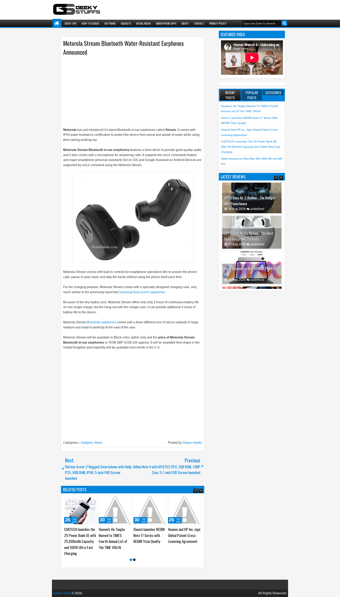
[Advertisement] (129, 90)
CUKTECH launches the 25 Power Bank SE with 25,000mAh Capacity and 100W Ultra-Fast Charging (80, 541)
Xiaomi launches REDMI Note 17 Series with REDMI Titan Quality (149, 535)
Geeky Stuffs (62, 593)
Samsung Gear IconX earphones (142, 292)
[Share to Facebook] (84, 500)
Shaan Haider (192, 442)
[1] (131, 559)
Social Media (143, 23)
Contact (199, 23)
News (98, 442)
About (185, 23)
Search (284, 23)
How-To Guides (90, 23)
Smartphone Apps (166, 23)
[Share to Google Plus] (92, 500)
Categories (273, 92)
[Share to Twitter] (88, 500)
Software (110, 23)
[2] (134, 559)
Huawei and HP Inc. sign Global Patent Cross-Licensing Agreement (184, 535)
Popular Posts (252, 95)
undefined (257, 212)
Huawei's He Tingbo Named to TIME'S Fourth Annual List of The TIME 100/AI (113, 538)
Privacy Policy (217, 23)
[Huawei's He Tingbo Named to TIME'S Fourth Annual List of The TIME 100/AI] (115, 510)
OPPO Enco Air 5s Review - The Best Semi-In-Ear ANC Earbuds (248, 204)
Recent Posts (230, 95)
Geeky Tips (71, 23)
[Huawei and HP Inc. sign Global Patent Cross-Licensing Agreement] (184, 510)
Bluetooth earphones (101, 322)
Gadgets (126, 23)
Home (57, 23)
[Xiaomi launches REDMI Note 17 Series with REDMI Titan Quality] (150, 510)
